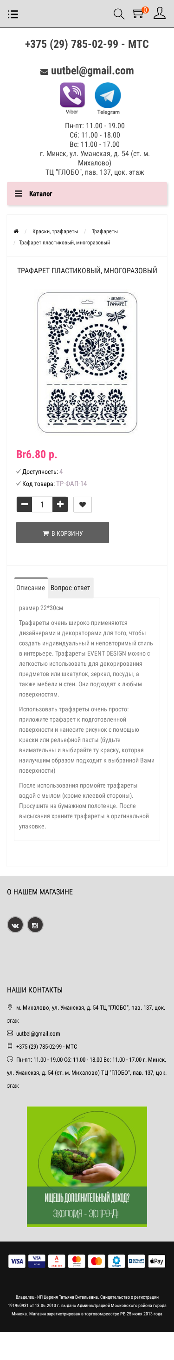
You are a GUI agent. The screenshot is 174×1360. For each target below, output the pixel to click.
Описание (30, 588)
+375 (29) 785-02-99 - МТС (87, 44)
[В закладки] (82, 504)
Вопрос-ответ (70, 588)
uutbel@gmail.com (92, 70)
